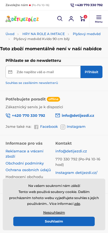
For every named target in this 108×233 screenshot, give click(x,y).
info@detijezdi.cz (71, 151)
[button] (60, 18)
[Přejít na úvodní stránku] (22, 18)
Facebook (49, 126)
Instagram (76, 126)
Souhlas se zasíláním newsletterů (32, 83)
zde (77, 204)
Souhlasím (54, 221)
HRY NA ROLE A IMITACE (43, 34)
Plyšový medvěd (87, 34)
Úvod (10, 34)
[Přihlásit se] (71, 18)
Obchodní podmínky (25, 163)
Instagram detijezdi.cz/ (76, 172)
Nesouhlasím (54, 212)
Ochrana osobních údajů (28, 170)
